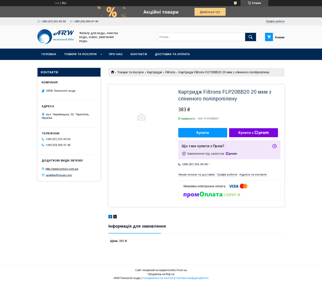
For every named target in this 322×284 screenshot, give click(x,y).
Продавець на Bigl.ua (161, 274)
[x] (115, 217)
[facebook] (110, 217)
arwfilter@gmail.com (59, 175)
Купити (202, 133)
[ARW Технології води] (55, 43)
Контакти (139, 54)
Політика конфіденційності (192, 278)
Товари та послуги (80, 54)
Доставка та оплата (172, 54)
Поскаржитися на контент (157, 278)
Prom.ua (182, 270)
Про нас (116, 54)
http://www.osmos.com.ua (62, 168)
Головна (48, 54)
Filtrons (170, 72)
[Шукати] (250, 37)
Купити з (245, 133)
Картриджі (154, 72)
